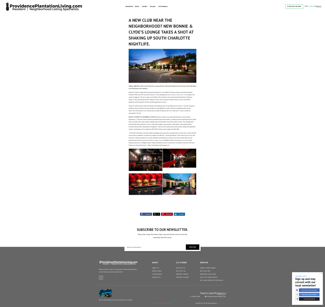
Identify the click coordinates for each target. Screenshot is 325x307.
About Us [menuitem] (155, 268)
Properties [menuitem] (129, 6)
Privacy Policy (221, 303)
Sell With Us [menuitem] (181, 271)
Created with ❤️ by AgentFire (162, 303)
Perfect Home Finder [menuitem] (207, 268)
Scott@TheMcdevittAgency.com (216, 296)
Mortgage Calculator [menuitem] (208, 274)
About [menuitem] (137, 6)
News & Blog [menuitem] (156, 271)
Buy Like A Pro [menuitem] (205, 271)
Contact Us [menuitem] (156, 277)
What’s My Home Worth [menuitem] (208, 277)
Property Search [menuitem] (182, 274)
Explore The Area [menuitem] (182, 277)
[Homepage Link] (43, 6)
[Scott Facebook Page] (101, 277)
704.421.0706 (195, 296)
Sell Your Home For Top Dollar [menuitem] (211, 280)
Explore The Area (294, 6)
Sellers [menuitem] (153, 6)
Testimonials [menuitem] (163, 6)
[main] (162, 110)
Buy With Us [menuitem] (180, 268)
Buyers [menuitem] (144, 6)
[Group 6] (313, 6)
